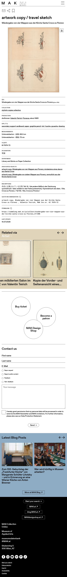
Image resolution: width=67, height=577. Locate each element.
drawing (62, 126)
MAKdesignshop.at (32, 517)
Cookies (4, 573)
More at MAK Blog (32, 492)
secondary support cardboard (13, 126)
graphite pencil (35, 126)
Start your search (32, 501)
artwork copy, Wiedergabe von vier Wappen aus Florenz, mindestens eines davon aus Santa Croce (32, 170)
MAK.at (32, 506)
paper (27, 126)
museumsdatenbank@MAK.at (11, 540)
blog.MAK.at (32, 512)
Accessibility (6, 571)
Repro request (8, 370)
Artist (5, 236)
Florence (26, 118)
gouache (54, 126)
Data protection (6, 565)
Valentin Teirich (16, 118)
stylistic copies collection (11, 110)
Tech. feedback (8, 381)
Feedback (7, 378)
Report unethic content (11, 374)
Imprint (4, 568)
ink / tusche (46, 126)
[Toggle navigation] (62, 3)
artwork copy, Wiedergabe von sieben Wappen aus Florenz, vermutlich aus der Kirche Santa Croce (31, 175)
